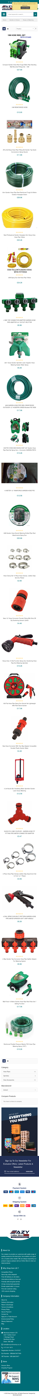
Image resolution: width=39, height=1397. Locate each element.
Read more (24, 5)
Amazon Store (5, 1365)
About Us (4, 1300)
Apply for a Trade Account (9, 1316)
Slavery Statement (6, 1321)
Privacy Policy (5, 1309)
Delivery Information (7, 1302)
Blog (2, 1324)
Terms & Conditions (7, 1307)
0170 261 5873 (8, 1347)
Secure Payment (6, 1312)
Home (5, 20)
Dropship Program (6, 1368)
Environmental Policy (7, 1319)
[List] (7, 28)
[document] (25, 6)
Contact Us (4, 1314)
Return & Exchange (7, 1305)
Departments (3, 14)
